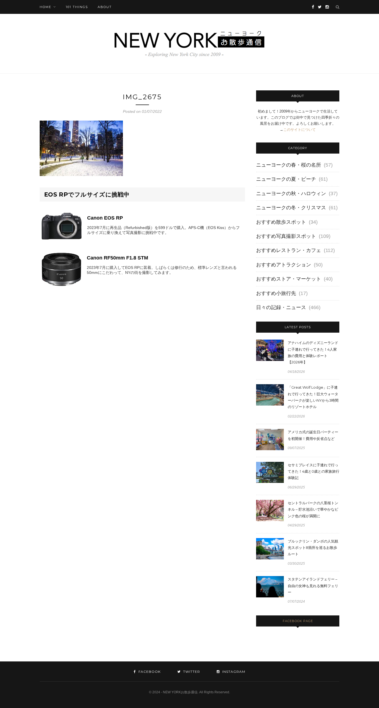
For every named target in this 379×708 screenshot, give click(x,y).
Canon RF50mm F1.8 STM (117, 258)
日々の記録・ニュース (281, 307)
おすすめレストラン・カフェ (288, 250)
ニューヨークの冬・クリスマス (291, 207)
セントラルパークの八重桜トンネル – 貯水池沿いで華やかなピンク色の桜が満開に (313, 509)
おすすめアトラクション (283, 265)
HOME (45, 7)
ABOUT (105, 7)
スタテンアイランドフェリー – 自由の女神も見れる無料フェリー (313, 585)
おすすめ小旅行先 (276, 293)
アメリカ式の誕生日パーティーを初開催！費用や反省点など (313, 435)
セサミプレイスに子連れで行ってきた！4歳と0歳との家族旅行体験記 (313, 471)
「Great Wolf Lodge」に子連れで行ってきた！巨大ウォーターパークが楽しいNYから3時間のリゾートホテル (313, 397)
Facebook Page (298, 621)
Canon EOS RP (105, 218)
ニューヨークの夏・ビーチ (286, 179)
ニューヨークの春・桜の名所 (288, 165)
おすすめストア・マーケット (288, 279)
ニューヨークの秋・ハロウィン (291, 193)
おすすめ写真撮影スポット (286, 236)
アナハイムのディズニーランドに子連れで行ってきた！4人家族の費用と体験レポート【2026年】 (313, 352)
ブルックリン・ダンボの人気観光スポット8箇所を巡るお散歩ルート (313, 547)
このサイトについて (299, 130)
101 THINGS (77, 7)
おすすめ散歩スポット (281, 222)
